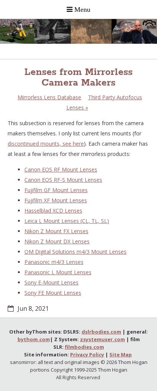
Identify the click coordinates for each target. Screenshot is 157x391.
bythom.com (34, 339)
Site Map (120, 354)
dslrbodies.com (101, 331)
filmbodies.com (84, 346)
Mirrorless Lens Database (49, 97)
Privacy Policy (87, 354)
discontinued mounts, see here (46, 143)
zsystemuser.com (102, 339)
